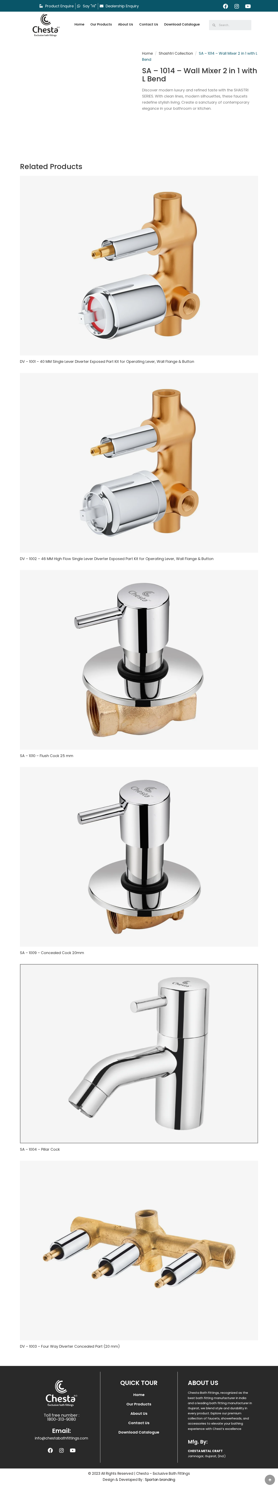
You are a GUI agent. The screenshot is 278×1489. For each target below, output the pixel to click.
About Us (125, 24)
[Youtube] (248, 6)
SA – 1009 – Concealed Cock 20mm (52, 952)
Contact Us (148, 24)
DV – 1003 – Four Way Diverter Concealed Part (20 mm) (70, 1346)
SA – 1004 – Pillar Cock (40, 1149)
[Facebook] (225, 6)
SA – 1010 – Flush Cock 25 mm (46, 755)
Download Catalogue (182, 24)
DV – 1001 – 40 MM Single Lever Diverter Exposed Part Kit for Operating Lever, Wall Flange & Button (107, 361)
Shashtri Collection (176, 53)
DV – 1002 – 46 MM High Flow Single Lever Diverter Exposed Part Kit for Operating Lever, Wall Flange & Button (116, 558)
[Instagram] (237, 6)
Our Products (101, 24)
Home (79, 24)
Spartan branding (160, 1479)
